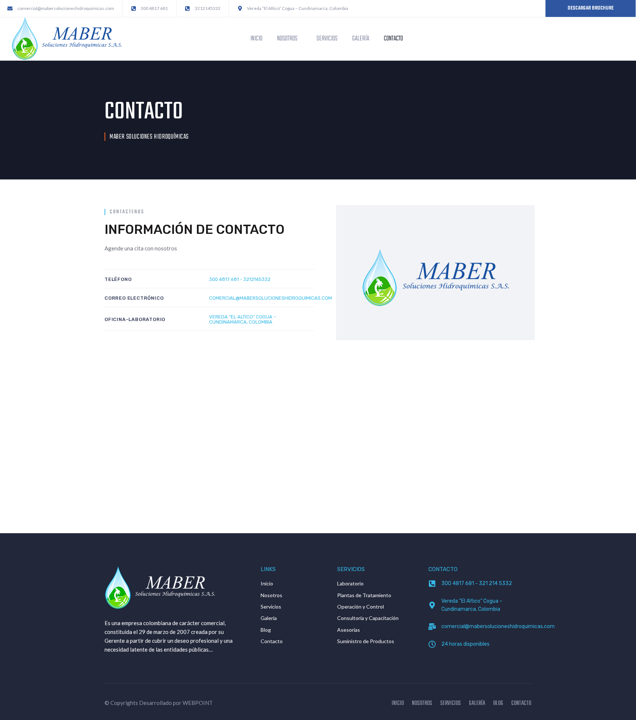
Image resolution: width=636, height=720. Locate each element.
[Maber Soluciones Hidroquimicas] (66, 38)
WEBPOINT (198, 702)
